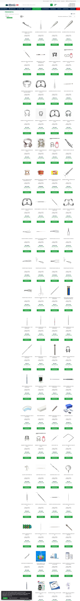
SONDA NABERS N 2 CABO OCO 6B (41, 209)
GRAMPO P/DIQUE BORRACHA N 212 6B (55, 121)
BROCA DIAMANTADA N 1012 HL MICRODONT (41, 357)
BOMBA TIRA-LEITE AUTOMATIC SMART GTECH (68, 593)
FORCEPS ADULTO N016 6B (27, 297)
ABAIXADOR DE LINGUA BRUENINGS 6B (41, 62)
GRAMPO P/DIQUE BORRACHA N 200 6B (41, 446)
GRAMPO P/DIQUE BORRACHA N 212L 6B (41, 92)
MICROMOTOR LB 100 (68, 415)
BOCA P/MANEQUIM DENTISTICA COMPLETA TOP (55, 180)
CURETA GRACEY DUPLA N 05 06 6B (55, 534)
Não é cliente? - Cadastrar (59, 1)
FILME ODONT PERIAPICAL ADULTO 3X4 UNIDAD (27, 416)
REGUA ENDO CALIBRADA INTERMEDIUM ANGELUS (68, 298)
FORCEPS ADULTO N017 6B (68, 268)
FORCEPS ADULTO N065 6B (27, 268)
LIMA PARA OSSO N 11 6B (54, 474)
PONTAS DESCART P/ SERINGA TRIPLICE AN (40, 387)
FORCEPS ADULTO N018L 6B (55, 268)
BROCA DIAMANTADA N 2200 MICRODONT (68, 328)
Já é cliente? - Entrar (48, 1)
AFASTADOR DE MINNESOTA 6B (27, 563)
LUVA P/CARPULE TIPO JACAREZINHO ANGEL (41, 564)
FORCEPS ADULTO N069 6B (68, 238)
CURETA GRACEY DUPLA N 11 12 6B (27, 505)
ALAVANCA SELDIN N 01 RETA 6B (55, 32)
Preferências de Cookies (24, 598)
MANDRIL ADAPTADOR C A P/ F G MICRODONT (55, 416)
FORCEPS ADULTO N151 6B (55, 238)
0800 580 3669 (72, 6)
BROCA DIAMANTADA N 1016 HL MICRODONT (55, 387)
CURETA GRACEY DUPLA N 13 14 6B (41, 534)
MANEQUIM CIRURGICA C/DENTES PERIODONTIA (41, 180)
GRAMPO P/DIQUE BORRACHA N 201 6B (68, 357)
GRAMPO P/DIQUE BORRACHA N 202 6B (27, 446)
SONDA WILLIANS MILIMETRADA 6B (27, 62)
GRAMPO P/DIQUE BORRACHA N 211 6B (68, 62)
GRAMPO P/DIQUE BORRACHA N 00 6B (27, 121)
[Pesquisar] (51, 5)
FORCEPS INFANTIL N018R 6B (27, 238)
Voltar (73, 13)
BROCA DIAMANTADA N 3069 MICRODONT (27, 357)
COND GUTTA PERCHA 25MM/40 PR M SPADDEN (41, 239)
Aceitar (5, 598)
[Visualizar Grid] (21, 16)
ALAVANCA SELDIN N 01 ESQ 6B (55, 91)
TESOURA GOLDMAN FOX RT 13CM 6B (41, 298)
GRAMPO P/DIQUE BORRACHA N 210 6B (68, 210)
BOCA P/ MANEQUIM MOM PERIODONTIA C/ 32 (27, 180)
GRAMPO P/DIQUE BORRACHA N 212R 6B (27, 210)
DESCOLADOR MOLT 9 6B (68, 91)
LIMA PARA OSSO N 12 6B (40, 474)
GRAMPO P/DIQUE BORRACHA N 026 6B (41, 121)
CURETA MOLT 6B (55, 445)
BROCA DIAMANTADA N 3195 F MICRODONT (54, 328)
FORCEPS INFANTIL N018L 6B (68, 150)
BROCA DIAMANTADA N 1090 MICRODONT (41, 328)
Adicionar (27, 44)
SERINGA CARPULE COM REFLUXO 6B (68, 180)
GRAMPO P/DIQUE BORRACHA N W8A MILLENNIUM (27, 92)
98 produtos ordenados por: (63, 16)
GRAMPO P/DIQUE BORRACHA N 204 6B (41, 151)
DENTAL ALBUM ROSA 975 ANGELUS (27, 534)
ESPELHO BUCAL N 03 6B (68, 474)
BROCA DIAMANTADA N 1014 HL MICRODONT (55, 298)
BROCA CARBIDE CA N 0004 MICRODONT (27, 387)
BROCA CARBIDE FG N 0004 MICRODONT (55, 357)
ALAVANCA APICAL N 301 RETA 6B (68, 32)
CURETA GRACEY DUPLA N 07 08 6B (68, 505)
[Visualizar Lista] (23, 16)
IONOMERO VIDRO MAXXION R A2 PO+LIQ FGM (55, 564)
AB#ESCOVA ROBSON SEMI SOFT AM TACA (68, 534)
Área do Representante (71, 1)
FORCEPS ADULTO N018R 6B (41, 268)
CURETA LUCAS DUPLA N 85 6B (54, 504)
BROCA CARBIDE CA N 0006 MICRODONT (68, 387)
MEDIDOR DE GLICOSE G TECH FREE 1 (40, 593)
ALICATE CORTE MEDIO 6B (27, 474)
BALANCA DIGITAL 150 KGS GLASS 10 (54, 593)
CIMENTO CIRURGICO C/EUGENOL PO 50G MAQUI (68, 564)
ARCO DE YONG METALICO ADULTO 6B (68, 446)
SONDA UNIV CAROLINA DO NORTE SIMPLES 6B (54, 210)
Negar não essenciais (13, 598)
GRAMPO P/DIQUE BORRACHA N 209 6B (55, 62)
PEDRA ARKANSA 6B (41, 415)
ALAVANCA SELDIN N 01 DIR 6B (41, 32)
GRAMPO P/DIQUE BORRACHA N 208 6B (68, 121)
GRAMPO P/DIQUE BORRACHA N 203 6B (55, 151)
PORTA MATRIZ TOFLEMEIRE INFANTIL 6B (27, 33)
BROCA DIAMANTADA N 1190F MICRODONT (26, 328)
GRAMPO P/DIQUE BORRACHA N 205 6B (27, 151)
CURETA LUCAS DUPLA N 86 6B (40, 504)
